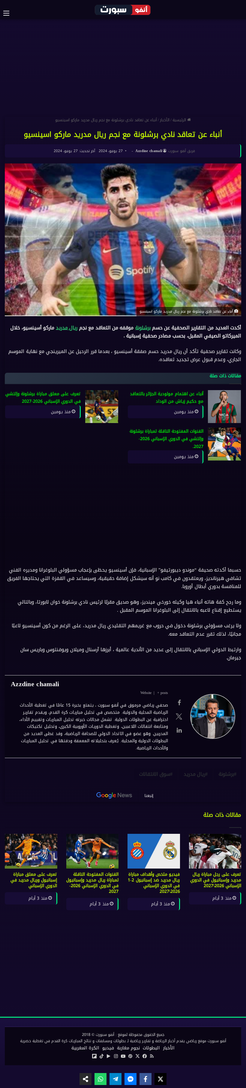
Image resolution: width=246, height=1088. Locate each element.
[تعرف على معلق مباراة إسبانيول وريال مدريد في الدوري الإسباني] (31, 851)
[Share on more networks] (86, 1079)
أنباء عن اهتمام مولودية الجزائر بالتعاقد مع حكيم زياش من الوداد (167, 398)
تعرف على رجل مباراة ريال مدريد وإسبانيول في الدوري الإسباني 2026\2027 (215, 880)
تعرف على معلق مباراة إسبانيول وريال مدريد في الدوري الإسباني (33, 880)
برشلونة (143, 327)
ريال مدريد (66, 327)
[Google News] (114, 795)
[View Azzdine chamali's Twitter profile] (179, 716)
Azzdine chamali (148, 151)
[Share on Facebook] (146, 1079)
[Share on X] (160, 1079)
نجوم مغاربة (128, 1048)
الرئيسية (179, 120)
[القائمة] (9, 13)
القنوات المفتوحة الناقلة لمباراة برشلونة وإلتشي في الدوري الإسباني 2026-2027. (166, 439)
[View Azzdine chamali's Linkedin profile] (179, 730)
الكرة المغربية (85, 1048)
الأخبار (165, 120)
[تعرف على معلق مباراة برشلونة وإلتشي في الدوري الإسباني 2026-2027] (101, 406)
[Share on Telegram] (116, 1079)
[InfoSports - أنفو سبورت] (123, 9)
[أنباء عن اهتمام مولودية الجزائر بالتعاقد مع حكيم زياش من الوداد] (224, 406)
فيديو (108, 1048)
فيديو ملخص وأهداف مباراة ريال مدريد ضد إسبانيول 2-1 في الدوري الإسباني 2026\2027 (154, 882)
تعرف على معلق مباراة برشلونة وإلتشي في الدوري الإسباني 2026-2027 (43, 398)
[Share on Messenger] (130, 1079)
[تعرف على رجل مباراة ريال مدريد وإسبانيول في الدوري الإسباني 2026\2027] (215, 851)
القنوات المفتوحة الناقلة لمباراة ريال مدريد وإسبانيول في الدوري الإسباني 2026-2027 (92, 882)
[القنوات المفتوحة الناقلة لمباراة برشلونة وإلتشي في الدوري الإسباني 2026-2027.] (224, 444)
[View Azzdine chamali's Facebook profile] (179, 703)
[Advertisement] (123, 67)
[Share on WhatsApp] (100, 1079)
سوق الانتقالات (154, 774)
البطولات (151, 1048)
